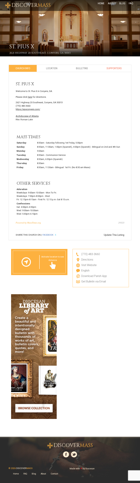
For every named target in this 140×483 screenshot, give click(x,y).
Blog (122, 3)
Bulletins (82, 68)
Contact (54, 474)
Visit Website (89, 265)
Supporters (114, 68)
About (112, 3)
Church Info (23, 68)
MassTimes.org (34, 222)
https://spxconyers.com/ (28, 109)
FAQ (131, 3)
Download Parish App (94, 276)
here (30, 97)
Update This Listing (114, 235)
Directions (87, 259)
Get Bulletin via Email (93, 281)
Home (101, 3)
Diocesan (90, 468)
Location (51, 68)
